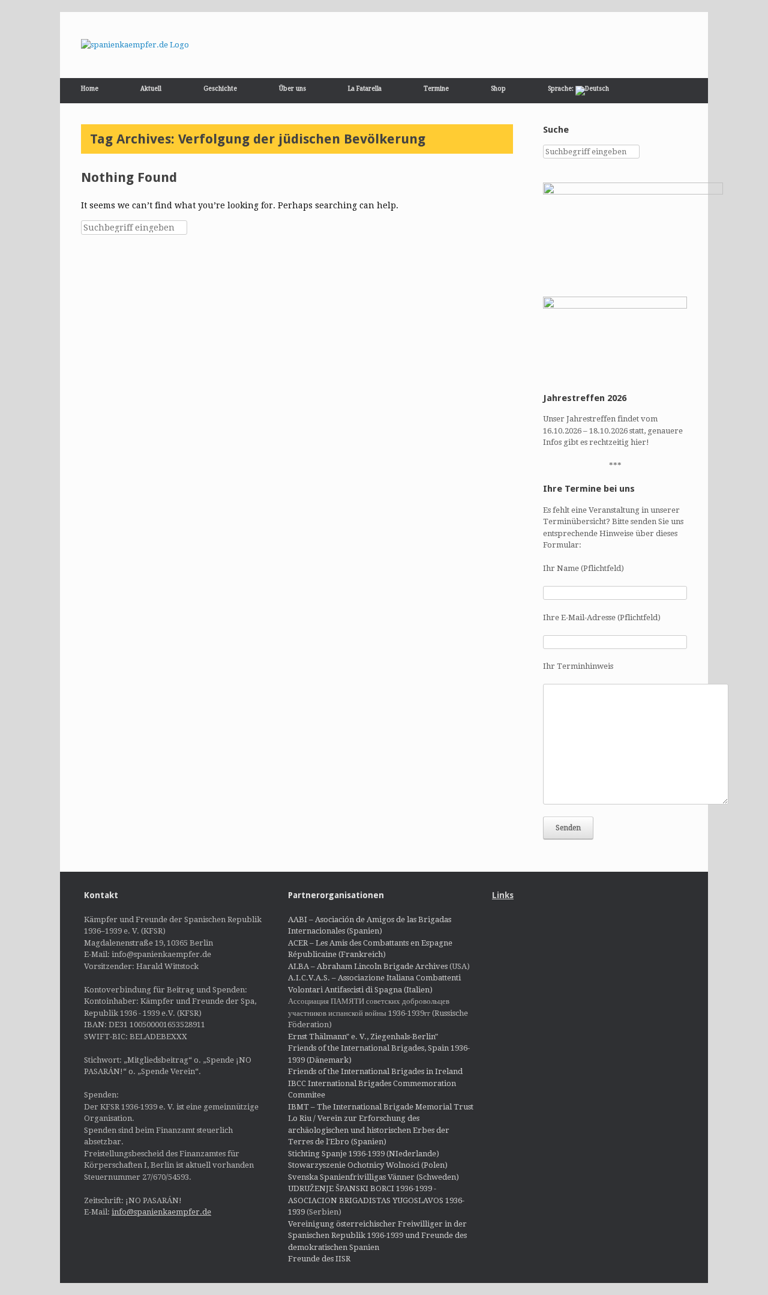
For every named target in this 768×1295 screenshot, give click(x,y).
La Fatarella (365, 88)
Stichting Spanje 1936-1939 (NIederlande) (363, 1153)
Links (503, 895)
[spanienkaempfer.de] (135, 45)
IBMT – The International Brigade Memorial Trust (380, 1106)
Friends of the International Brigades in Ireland (375, 1071)
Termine (436, 88)
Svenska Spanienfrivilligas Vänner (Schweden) (373, 1177)
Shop (498, 88)
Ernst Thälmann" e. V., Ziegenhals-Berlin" (363, 1036)
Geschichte (220, 88)
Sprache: (561, 88)
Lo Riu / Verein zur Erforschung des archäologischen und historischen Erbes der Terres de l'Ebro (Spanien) (368, 1130)
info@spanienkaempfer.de (161, 1211)
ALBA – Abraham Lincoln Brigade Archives (368, 966)
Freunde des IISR (319, 1258)
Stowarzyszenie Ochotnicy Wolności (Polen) (368, 1165)
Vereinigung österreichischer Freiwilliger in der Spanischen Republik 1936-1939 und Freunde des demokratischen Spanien (377, 1235)
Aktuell (150, 88)
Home (89, 88)
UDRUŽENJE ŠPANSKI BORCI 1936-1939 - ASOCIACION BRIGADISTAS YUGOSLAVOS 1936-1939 (376, 1200)
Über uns (292, 88)
